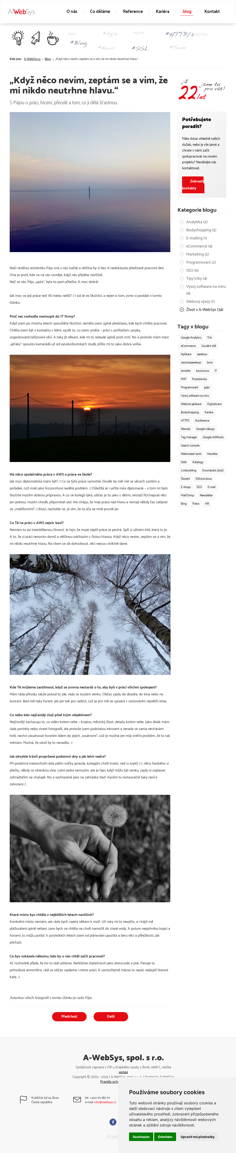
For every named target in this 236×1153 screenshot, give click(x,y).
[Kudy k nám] (27, 1101)
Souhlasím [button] (141, 1137)
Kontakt (212, 11)
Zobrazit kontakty (193, 184)
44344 (123, 1072)
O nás (72, 11)
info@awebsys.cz (105, 1102)
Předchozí (69, 1016)
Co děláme (100, 11)
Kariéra (162, 11)
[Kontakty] (81, 1101)
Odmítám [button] (165, 1137)
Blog (48, 59)
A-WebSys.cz (32, 59)
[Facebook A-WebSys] (113, 1122)
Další (111, 1016)
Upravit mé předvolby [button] (198, 1137)
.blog (187, 11)
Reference (133, 11)
